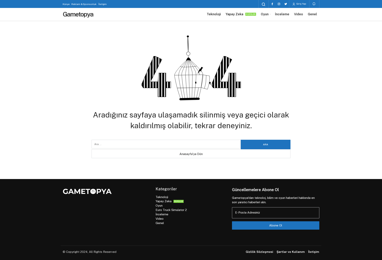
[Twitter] (285, 4)
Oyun (265, 14)
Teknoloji (214, 14)
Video (298, 14)
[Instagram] (279, 4)
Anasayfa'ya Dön (191, 154)
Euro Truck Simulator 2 (171, 210)
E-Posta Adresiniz (247, 212)
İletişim (102, 4)
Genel (312, 14)
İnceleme (282, 14)
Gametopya (78, 14)
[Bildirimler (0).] (314, 4)
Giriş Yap (301, 3)
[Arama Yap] (264, 4)
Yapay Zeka (240, 14)
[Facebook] (272, 4)
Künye (66, 4)
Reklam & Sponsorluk (83, 4)
